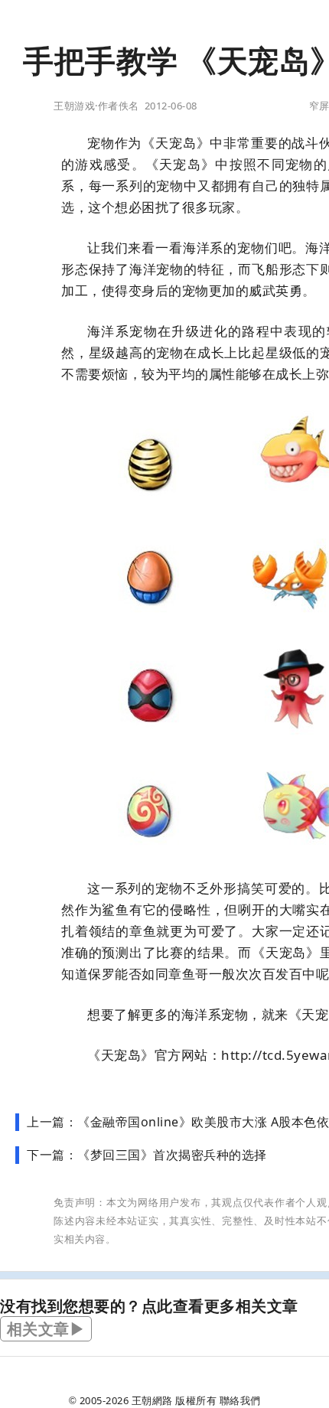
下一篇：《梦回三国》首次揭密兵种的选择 (147, 1154)
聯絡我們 (240, 1400)
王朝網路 (152, 1400)
